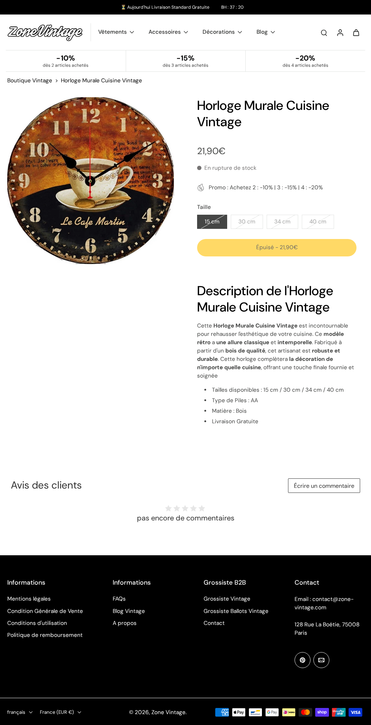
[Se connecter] (340, 32)
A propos (125, 623)
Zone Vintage (168, 712)
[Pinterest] (302, 660)
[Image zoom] (90, 180)
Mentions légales (29, 598)
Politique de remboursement (45, 635)
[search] (324, 32)
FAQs (119, 598)
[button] (277, 247)
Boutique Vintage (29, 80)
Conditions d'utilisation (37, 623)
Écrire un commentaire (324, 486)
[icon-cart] (356, 32)
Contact (214, 623)
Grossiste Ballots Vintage (236, 611)
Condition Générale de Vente (45, 611)
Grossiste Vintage (227, 598)
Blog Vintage (129, 611)
